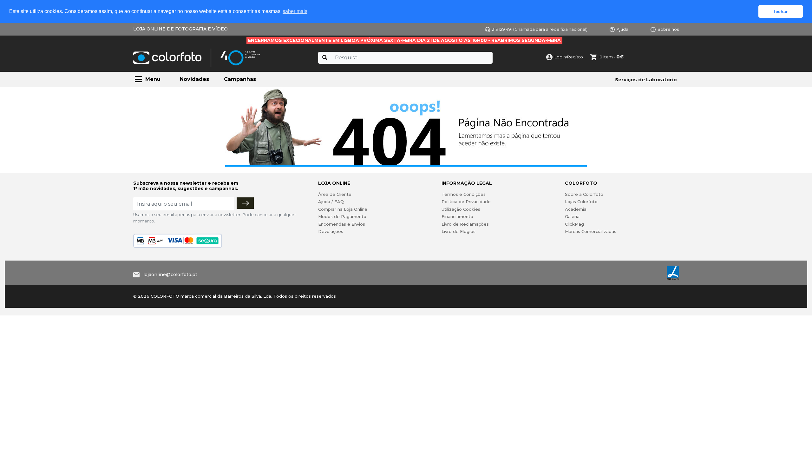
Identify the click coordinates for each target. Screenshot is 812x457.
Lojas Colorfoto (581, 201)
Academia (575, 209)
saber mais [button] (295, 11)
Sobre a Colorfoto (584, 194)
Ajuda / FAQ (331, 201)
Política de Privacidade (466, 201)
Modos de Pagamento (342, 216)
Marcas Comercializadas (590, 231)
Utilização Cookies (461, 209)
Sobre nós (668, 29)
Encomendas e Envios (341, 224)
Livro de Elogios (458, 231)
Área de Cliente (334, 194)
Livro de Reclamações (465, 224)
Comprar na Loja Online (342, 209)
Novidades (194, 79)
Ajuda (622, 29)
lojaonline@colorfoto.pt (170, 274)
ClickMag (574, 224)
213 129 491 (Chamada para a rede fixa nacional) (539, 29)
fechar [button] (781, 11)
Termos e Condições (464, 194)
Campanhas (240, 79)
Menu (152, 79)
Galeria (572, 216)
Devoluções (330, 231)
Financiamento (457, 216)
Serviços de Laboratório (646, 79)
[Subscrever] (245, 203)
